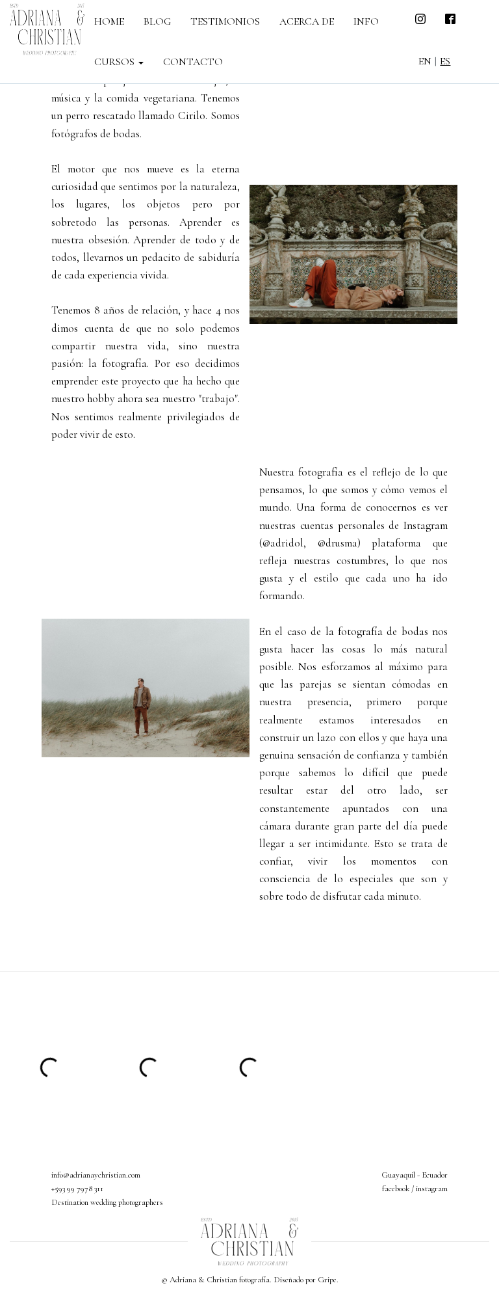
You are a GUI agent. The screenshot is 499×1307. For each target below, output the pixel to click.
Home (109, 21)
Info (366, 21)
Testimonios (225, 21)
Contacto (193, 61)
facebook (395, 1188)
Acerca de (306, 21)
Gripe (327, 1279)
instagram (432, 1188)
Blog (157, 21)
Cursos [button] (115, 61)
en (424, 61)
